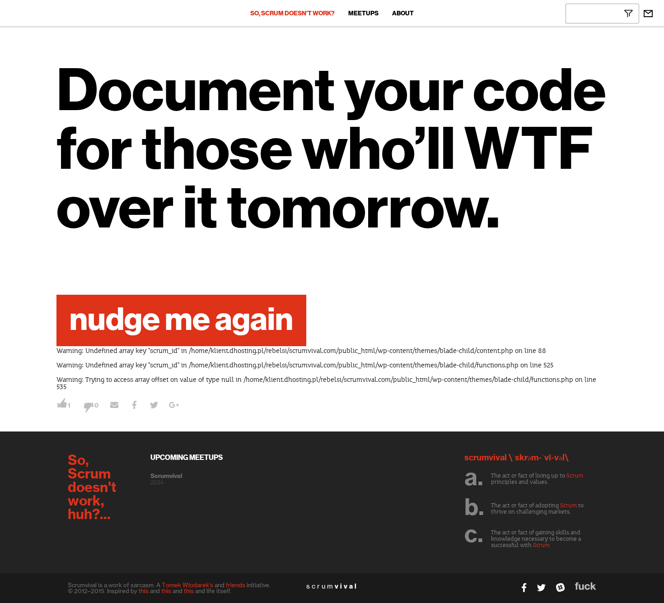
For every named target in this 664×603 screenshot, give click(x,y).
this (144, 590)
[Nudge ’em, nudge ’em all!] (114, 406)
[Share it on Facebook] (134, 406)
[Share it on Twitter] (154, 406)
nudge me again (181, 320)
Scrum (574, 476)
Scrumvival (166, 476)
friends (235, 585)
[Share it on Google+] (174, 406)
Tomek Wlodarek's (187, 585)
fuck (585, 586)
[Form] (648, 13)
